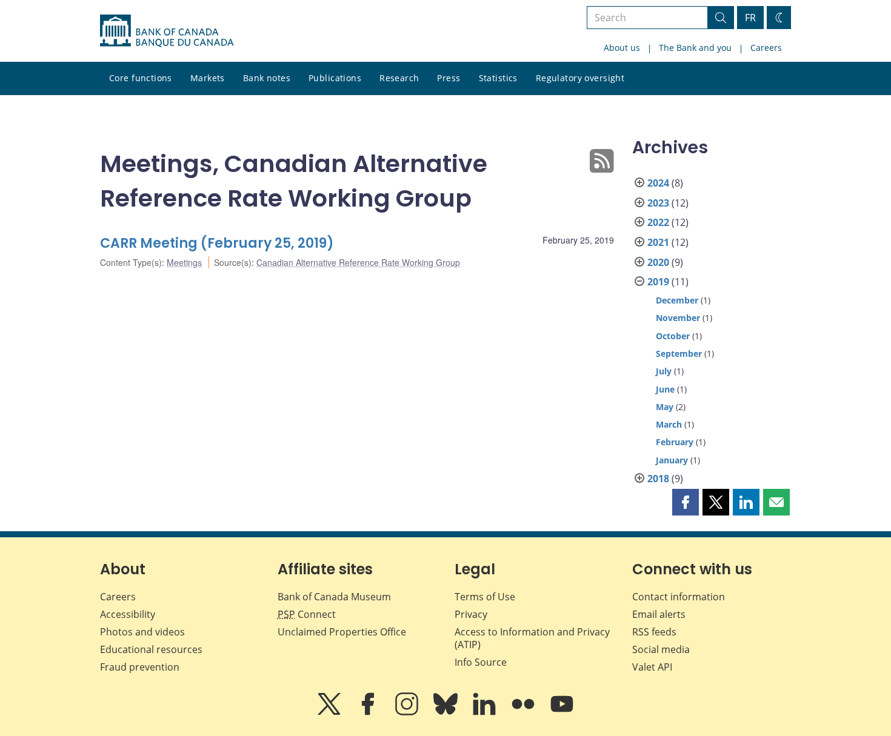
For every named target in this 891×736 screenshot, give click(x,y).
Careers (766, 47)
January (672, 460)
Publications (335, 78)
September (679, 353)
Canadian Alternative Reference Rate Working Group (358, 262)
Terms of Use (485, 596)
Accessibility (127, 614)
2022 (658, 222)
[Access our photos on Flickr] (524, 712)
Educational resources (151, 649)
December (677, 300)
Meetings (184, 262)
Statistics (498, 78)
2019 (658, 281)
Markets (207, 78)
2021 (658, 242)
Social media (661, 649)
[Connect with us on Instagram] (408, 712)
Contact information (678, 596)
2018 (658, 478)
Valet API (652, 667)
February (674, 442)
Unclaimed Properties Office (342, 631)
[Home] (166, 31)
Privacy (471, 614)
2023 (658, 203)
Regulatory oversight (580, 78)
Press (448, 78)
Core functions (140, 78)
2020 (658, 262)
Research (399, 78)
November (678, 317)
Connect (307, 614)
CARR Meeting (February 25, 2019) (217, 243)
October (673, 336)
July (664, 371)
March (669, 424)
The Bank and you (695, 47)
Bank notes (266, 78)
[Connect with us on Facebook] (369, 712)
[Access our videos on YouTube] (562, 712)
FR (750, 17)
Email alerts (659, 614)
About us (622, 47)
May (664, 407)
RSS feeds (654, 631)
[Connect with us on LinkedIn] (485, 712)
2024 (658, 183)
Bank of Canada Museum (334, 596)
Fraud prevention (139, 667)
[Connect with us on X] (330, 712)
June (665, 389)
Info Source (481, 662)
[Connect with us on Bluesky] (446, 712)
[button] (685, 502)
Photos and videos (142, 631)
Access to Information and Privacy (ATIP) (532, 638)
